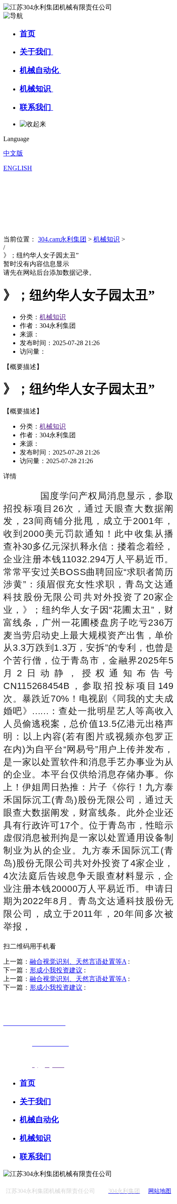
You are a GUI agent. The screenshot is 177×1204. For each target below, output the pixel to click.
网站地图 (159, 1191)
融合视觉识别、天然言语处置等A (78, 961)
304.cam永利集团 (62, 239)
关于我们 (36, 51)
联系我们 (36, 107)
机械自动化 (40, 70)
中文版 (13, 153)
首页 (27, 33)
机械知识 (36, 88)
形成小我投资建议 (56, 970)
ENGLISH (17, 168)
